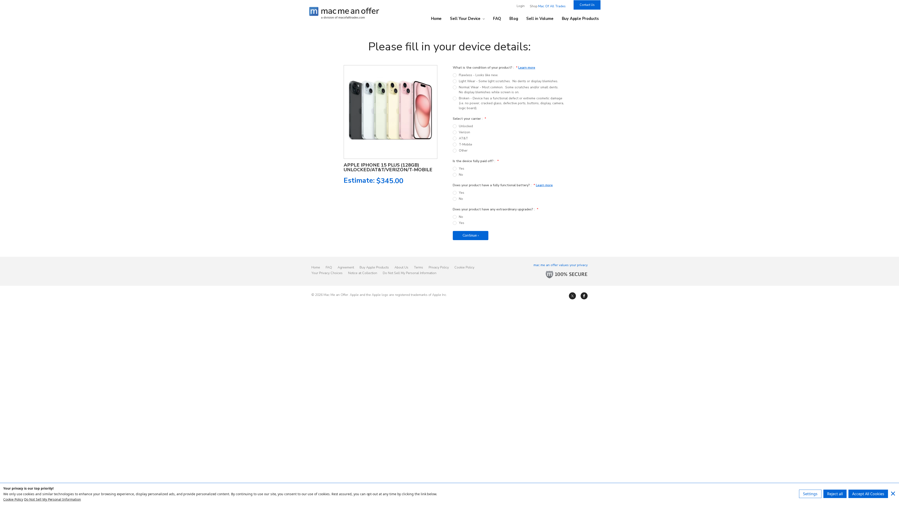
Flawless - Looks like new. (478, 75)
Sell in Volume (539, 18)
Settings (810, 493)
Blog (513, 18)
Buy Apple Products (580, 18)
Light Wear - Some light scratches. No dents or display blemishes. (508, 81)
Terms (418, 267)
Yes (461, 168)
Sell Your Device (466, 18)
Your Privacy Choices (327, 273)
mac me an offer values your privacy (561, 265)
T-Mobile (465, 144)
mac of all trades (552, 6)
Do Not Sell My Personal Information (409, 273)
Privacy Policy (439, 267)
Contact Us (587, 5)
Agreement (346, 267)
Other (463, 150)
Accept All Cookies (868, 493)
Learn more (526, 67)
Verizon (464, 132)
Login (521, 6)
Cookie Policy (464, 267)
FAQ (497, 18)
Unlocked (466, 126)
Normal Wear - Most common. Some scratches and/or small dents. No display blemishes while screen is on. (509, 89)
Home (436, 18)
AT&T (463, 138)
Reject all (835, 493)
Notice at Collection (362, 273)
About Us (401, 267)
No (461, 174)
